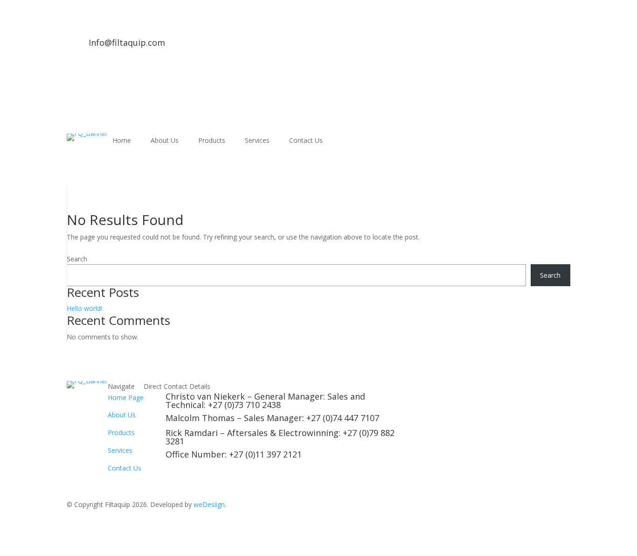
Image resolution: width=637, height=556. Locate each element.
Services (257, 141)
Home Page (126, 397)
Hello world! (84, 308)
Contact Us (306, 141)
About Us (165, 141)
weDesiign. (210, 504)
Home (121, 141)
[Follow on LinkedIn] (172, 45)
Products (211, 141)
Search (77, 258)
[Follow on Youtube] (191, 45)
